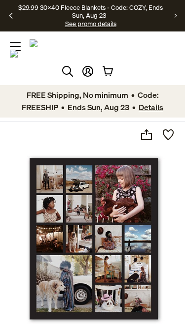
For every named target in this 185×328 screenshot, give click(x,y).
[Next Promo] (176, 16)
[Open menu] (15, 46)
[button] (87, 71)
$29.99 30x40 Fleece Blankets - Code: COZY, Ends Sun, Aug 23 (90, 11)
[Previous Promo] (11, 16)
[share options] (146, 135)
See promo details (90, 23)
